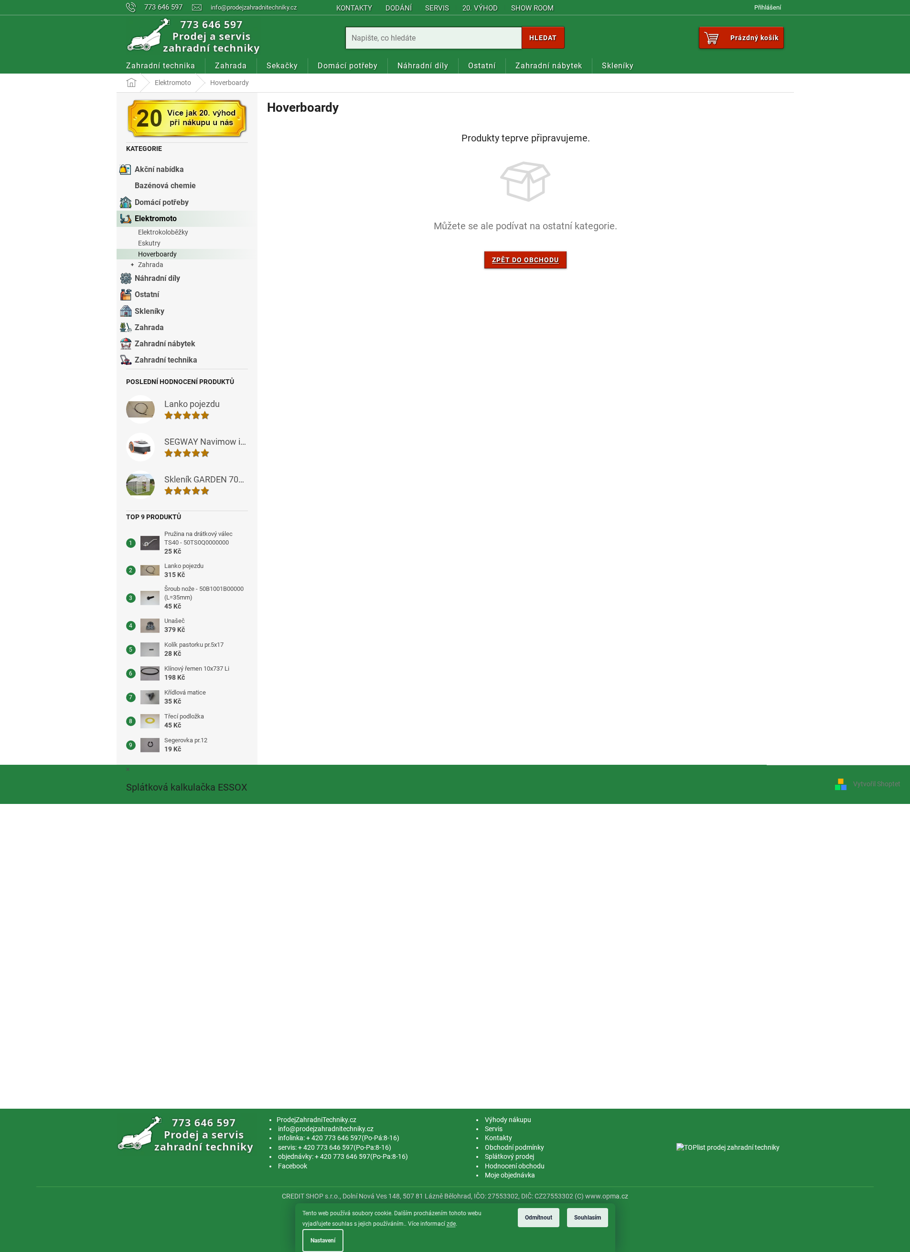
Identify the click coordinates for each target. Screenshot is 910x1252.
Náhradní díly (157, 278)
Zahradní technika (166, 359)
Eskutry (149, 243)
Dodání (398, 8)
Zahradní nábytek (165, 343)
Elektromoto (156, 218)
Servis (437, 8)
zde (451, 1223)
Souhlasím (587, 1217)
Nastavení (322, 1240)
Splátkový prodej (509, 1156)
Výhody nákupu (508, 1120)
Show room (532, 8)
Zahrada (150, 264)
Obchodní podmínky (514, 1147)
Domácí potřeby (162, 202)
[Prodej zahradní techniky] (187, 1134)
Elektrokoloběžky (163, 232)
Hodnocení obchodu (515, 1166)
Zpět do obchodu (525, 260)
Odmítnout (538, 1217)
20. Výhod (480, 8)
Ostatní (147, 294)
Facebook (292, 1166)
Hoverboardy (157, 254)
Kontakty (354, 8)
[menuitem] (161, 66)
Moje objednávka (510, 1175)
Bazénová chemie (165, 185)
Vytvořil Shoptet (876, 784)
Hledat (543, 38)
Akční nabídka (159, 169)
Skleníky (149, 311)
